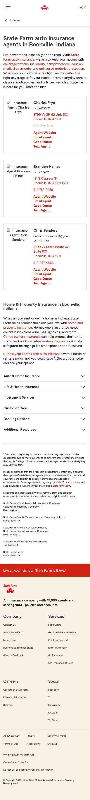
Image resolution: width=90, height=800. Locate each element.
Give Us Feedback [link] (13, 655)
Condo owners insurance (21, 336)
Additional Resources (20, 429)
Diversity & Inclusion (14, 697)
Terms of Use (10, 743)
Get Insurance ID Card (60, 663)
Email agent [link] (42, 137)
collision (77, 64)
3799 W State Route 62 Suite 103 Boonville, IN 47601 (51, 251)
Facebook (53, 689)
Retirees (8, 705)
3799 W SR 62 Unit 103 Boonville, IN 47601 (50, 117)
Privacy (31, 735)
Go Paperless (55, 655)
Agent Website (44, 132)
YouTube (52, 720)
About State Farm (13, 632)
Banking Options (16, 419)
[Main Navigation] (8, 6)
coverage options (16, 64)
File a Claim (54, 624)
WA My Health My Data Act (18, 755)
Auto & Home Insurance (22, 376)
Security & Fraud (56, 735)
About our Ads (11, 735)
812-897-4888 (43, 263)
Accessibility (33, 743)
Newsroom (9, 640)
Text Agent (41, 146)
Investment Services (19, 397)
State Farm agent (61, 485)
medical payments (17, 68)
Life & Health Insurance (21, 387)
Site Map (52, 743)
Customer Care (15, 408)
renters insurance (55, 341)
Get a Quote (42, 142)
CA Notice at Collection (15, 762)
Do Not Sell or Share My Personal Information (28, 769)
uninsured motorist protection (61, 68)
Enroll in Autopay (57, 647)
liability (40, 64)
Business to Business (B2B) (18, 647)
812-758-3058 (43, 190)
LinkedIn (52, 712)
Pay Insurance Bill (58, 640)
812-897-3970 (43, 126)
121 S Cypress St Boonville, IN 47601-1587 (51, 181)
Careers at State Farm (15, 689)
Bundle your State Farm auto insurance (32, 354)
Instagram (54, 705)
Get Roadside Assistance (62, 632)
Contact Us (9, 624)
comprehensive (58, 64)
